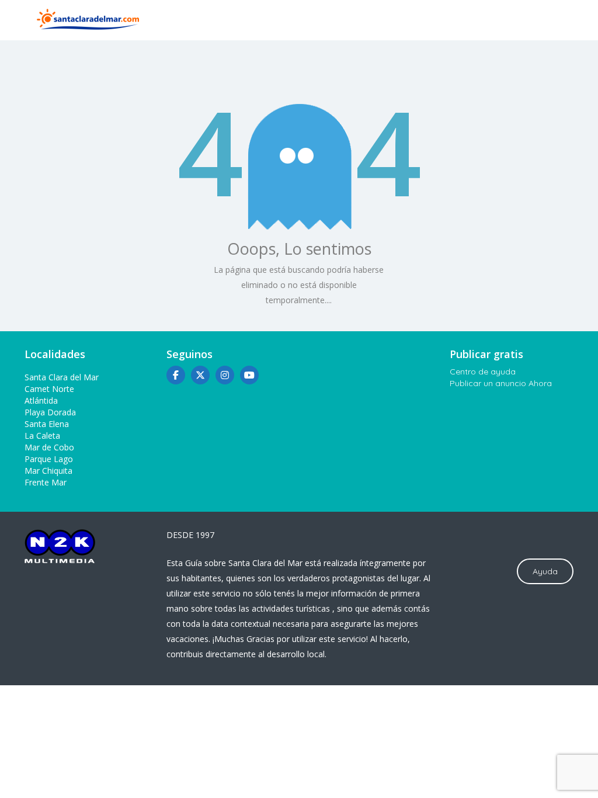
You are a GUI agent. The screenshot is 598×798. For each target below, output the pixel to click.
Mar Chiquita (48, 470)
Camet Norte (49, 388)
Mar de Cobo (49, 447)
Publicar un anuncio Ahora (501, 383)
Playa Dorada (50, 412)
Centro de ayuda (483, 371)
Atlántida (41, 400)
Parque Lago (49, 458)
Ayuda (545, 571)
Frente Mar (46, 482)
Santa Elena (47, 423)
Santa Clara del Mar (62, 377)
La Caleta (42, 435)
